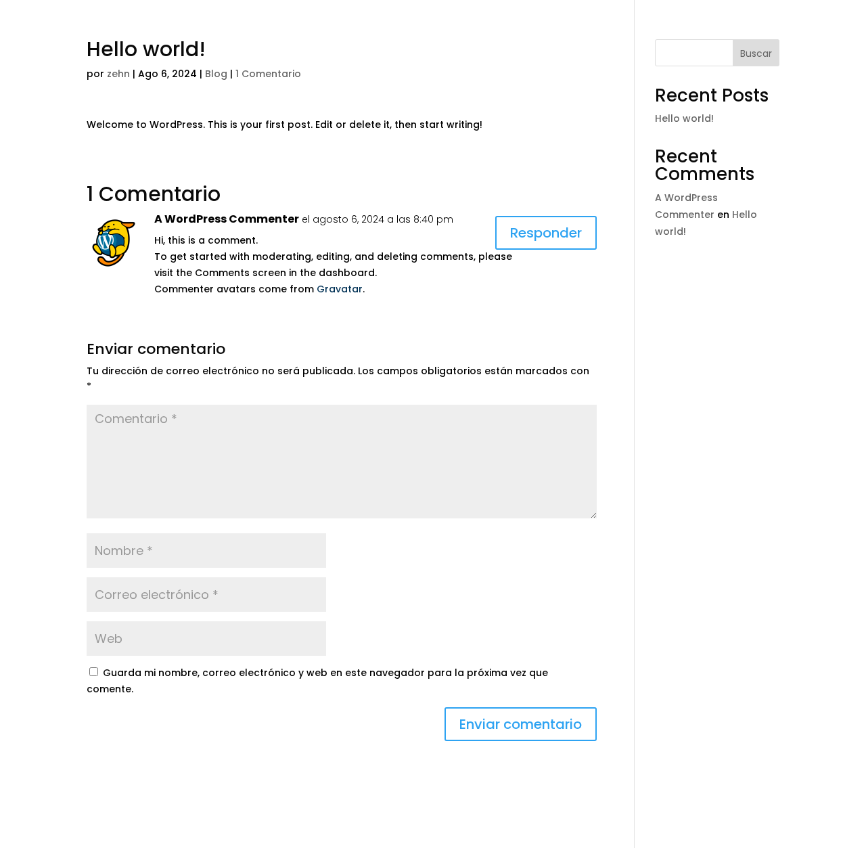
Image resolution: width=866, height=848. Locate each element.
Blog (216, 74)
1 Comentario (268, 74)
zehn (118, 74)
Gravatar (340, 289)
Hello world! (684, 118)
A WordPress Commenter (226, 219)
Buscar (756, 53)
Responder (546, 232)
